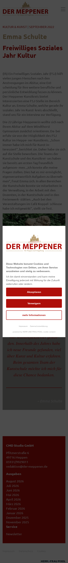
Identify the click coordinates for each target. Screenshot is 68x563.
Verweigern (34, 303)
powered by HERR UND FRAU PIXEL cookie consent (34, 332)
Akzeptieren (34, 292)
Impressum (23, 326)
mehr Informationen (34, 315)
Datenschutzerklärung (39, 326)
